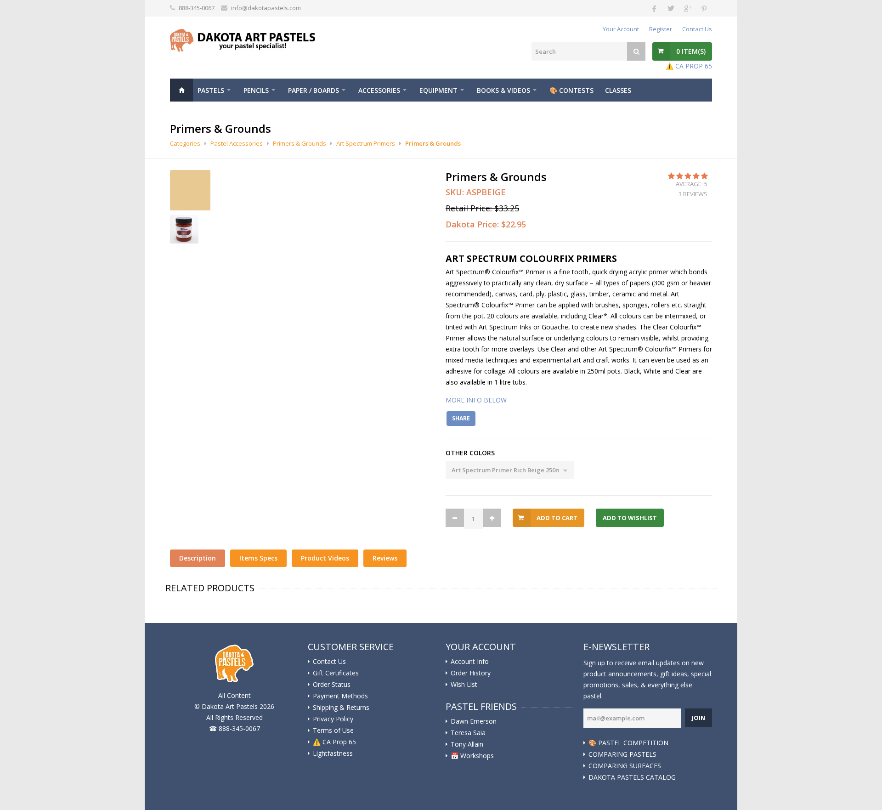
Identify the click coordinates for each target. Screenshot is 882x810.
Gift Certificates (336, 673)
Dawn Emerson (474, 721)
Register (660, 29)
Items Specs (258, 558)
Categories (185, 143)
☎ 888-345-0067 (234, 728)
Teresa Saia (468, 733)
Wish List (464, 684)
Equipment (438, 90)
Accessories (379, 90)
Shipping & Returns (341, 707)
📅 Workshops (472, 756)
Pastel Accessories (236, 143)
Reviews (385, 558)
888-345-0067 (197, 8)
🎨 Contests (571, 90)
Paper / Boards (313, 90)
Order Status (332, 684)
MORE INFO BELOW (476, 400)
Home (181, 90)
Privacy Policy (333, 719)
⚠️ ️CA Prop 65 (334, 742)
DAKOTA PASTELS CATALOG (632, 777)
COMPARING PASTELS (622, 754)
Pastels (211, 90)
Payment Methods (340, 696)
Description (197, 558)
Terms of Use (333, 730)
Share (461, 418)
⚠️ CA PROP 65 (689, 66)
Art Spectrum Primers (365, 143)
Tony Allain (467, 744)
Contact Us (697, 29)
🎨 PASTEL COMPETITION (628, 743)
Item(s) (691, 51)
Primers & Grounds (299, 143)
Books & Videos (503, 90)
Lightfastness (333, 753)
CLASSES (618, 90)
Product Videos (325, 558)
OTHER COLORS (470, 452)
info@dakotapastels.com (266, 8)
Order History (471, 673)
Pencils (256, 90)
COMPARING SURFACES (624, 766)
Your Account (621, 29)
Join (698, 718)
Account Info (470, 661)
